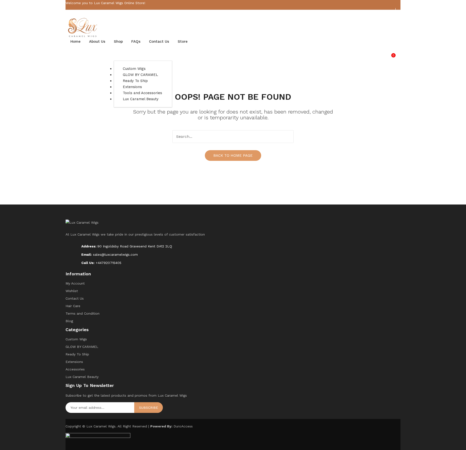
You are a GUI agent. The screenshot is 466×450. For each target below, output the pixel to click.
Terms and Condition (83, 313)
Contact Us (75, 298)
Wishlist (72, 291)
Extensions (74, 362)
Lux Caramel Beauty (82, 377)
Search (287, 137)
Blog (69, 321)
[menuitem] (75, 41)
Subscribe (148, 407)
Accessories (75, 369)
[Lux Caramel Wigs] (83, 27)
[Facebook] (381, 13)
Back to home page (233, 155)
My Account (75, 283)
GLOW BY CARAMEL (82, 347)
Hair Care (73, 306)
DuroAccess (183, 426)
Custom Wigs (76, 339)
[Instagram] (389, 13)
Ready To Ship (77, 354)
